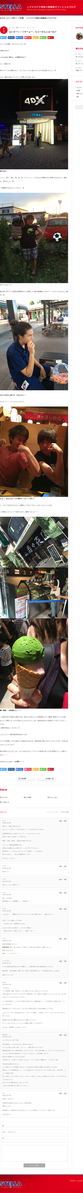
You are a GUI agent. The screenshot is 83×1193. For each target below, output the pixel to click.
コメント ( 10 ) (65, 812)
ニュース (79, 87)
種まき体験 (27, 797)
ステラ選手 (32, 27)
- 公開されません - (9, 1132)
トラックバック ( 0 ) (52, 812)
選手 (78, 96)
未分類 (13, 27)
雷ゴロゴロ (4, 797)
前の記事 (23, 778)
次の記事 (48, 778)
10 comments (22, 27)
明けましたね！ (53, 797)
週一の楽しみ (4, 802)
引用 (65, 820)
